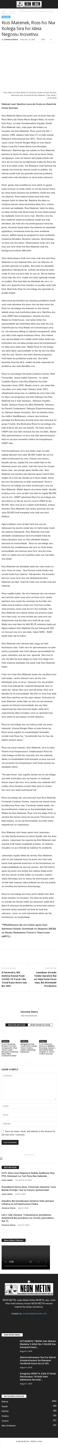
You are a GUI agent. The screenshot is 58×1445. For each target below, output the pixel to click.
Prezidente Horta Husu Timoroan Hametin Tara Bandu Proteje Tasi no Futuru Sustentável (29, 1188)
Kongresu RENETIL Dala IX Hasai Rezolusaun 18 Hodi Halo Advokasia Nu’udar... (38, 1376)
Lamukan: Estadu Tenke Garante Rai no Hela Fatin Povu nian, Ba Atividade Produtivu (45, 979)
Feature (12, 11)
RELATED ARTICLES (16, 1025)
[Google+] (22, 1320)
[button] (53, 4)
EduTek (5, 1411)
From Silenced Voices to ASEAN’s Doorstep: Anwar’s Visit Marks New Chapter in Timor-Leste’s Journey (47, 1049)
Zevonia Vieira (11, 39)
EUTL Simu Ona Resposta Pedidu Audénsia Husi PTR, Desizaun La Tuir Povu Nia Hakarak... (28, 1174)
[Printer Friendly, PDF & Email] (11, 945)
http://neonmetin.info (29, 1016)
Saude (5, 1406)
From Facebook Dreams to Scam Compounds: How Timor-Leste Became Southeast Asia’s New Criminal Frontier (10, 1050)
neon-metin (7, 1180)
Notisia (5, 1401)
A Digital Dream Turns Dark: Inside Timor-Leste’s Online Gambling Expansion (28, 1048)
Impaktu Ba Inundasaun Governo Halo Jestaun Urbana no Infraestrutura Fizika (28, 1202)
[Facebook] (16, 1320)
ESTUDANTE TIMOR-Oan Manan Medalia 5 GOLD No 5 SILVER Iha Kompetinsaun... (38, 1344)
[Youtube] (42, 1320)
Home (4, 11)
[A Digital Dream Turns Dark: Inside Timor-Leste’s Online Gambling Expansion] (29, 1036)
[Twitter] (36, 1320)
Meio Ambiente (8, 1425)
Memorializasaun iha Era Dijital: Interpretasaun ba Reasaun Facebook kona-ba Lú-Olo (38, 1360)
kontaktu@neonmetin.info (35, 1313)
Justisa (5, 1421)
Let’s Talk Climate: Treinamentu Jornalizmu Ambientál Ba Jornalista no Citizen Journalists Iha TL (28, 1217)
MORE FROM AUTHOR (40, 1025)
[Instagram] (29, 1320)
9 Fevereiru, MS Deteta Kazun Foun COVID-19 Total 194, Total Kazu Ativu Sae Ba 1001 (14, 979)
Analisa (5, 1416)
